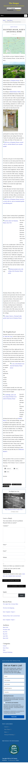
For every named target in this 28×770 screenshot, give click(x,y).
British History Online (15, 91)
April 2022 (5, 636)
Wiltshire (6, 486)
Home (4, 20)
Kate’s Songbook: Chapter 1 (9, 619)
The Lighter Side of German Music (10, 604)
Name (5, 544)
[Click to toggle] (25, 15)
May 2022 (5, 633)
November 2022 (6, 629)
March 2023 (5, 627)
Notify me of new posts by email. (12, 568)
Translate (18, 10)
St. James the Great (7, 336)
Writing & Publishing (7, 652)
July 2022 (5, 631)
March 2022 (5, 638)
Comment (6, 525)
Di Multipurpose (11, 760)
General (4, 645)
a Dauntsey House (14, 80)
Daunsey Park (7, 484)
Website (5, 557)
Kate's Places (10, 20)
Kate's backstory (16, 484)
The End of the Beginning (8, 608)
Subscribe (14, 716)
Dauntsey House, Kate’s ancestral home (11, 615)
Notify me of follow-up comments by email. (13, 566)
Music (4, 650)
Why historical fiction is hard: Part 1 (14, 509)
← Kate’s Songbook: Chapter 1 (11, 580)
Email (5, 551)
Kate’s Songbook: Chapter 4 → (16, 586)
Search (4, 592)
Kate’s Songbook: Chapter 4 (9, 611)
